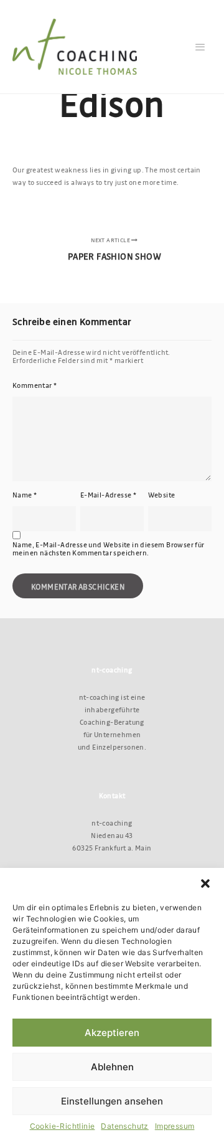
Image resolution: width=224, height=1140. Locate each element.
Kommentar (34, 385)
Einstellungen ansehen (112, 1101)
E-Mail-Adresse (108, 495)
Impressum (175, 1126)
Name (24, 495)
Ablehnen (112, 1067)
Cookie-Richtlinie (62, 1126)
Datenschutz (124, 1126)
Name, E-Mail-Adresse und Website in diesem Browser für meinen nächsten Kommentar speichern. (108, 548)
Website (161, 495)
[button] (205, 883)
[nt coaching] (74, 46)
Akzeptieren (112, 1033)
